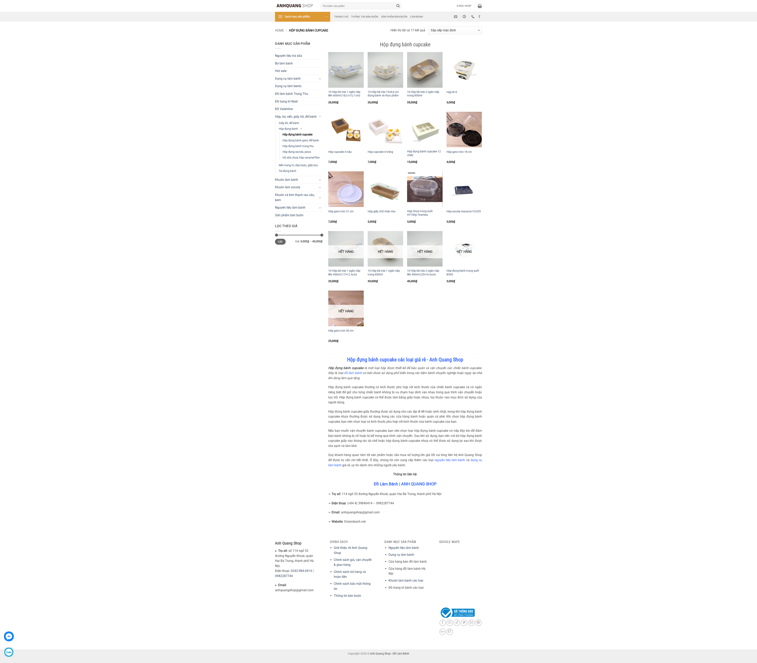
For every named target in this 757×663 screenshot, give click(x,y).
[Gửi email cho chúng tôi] (471, 622)
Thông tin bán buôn (364, 16)
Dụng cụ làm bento (288, 86)
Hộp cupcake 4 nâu (340, 152)
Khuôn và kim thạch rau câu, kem (295, 197)
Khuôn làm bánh (286, 180)
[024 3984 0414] (473, 17)
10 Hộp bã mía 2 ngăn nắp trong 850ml (423, 93)
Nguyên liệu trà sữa (288, 56)
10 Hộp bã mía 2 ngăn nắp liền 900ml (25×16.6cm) (423, 272)
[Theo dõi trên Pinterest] (478, 622)
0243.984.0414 (301, 571)
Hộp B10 (452, 92)
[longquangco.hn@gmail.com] (456, 17)
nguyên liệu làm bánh (449, 460)
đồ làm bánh (353, 373)
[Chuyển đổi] (320, 78)
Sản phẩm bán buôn (394, 16)
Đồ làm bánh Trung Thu (291, 94)
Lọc (280, 241)
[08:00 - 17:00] (465, 17)
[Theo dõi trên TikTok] (457, 622)
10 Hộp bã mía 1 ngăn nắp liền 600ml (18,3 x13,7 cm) (344, 93)
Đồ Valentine (284, 109)
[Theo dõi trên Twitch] (450, 631)
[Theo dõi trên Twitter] (464, 622)
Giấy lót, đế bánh (289, 123)
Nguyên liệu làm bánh (290, 207)
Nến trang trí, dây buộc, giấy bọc (298, 165)
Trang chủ (341, 16)
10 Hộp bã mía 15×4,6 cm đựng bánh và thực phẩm (383, 93)
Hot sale (280, 71)
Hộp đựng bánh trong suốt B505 (463, 272)
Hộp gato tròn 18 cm (459, 152)
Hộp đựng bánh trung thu (298, 146)
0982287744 (284, 576)
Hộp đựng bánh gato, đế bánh (300, 140)
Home (279, 30)
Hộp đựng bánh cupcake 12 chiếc (424, 153)
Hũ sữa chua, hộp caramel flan (301, 157)
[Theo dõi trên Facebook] (479, 17)
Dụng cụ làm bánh (288, 78)
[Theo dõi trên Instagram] (450, 622)
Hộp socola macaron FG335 (464, 211)
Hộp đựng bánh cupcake (297, 134)
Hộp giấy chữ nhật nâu (381, 211)
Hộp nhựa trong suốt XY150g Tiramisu (420, 213)
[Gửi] (398, 6)
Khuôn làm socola (287, 187)
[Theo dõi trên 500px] (442, 631)
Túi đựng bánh (287, 171)
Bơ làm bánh (284, 63)
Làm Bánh (416, 16)
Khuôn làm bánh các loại (406, 580)
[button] (464, 5)
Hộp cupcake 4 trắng (380, 152)
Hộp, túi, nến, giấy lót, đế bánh (296, 116)
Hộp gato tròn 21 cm (340, 211)
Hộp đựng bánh (288, 129)
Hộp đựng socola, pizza (296, 152)
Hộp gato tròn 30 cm (340, 330)
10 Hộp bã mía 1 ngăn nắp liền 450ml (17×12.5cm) (344, 272)
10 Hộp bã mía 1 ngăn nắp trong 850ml (384, 272)
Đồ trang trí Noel (286, 101)
